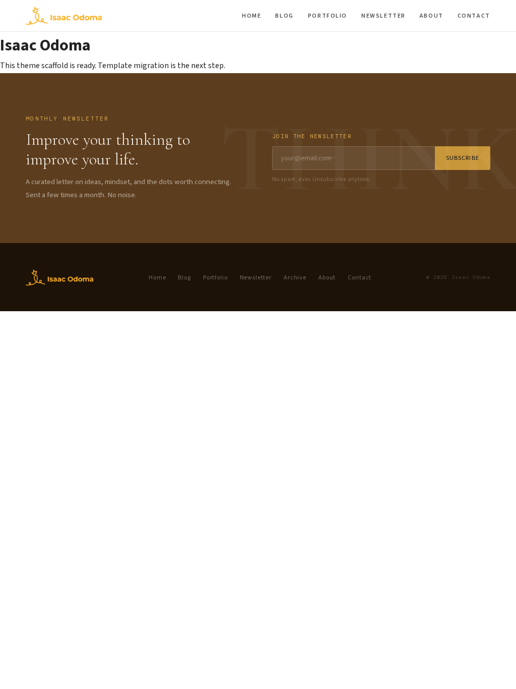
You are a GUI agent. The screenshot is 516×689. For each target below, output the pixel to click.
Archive (295, 277)
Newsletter (383, 16)
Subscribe (462, 157)
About (431, 16)
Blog (284, 16)
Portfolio (327, 16)
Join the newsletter (312, 136)
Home (251, 16)
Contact (474, 16)
